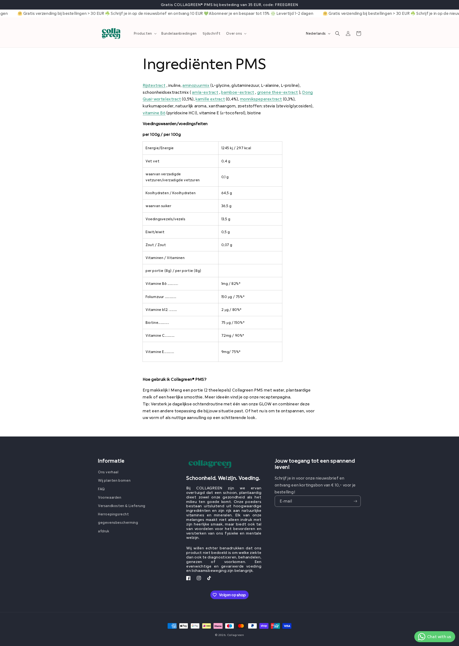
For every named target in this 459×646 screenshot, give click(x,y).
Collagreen (235, 634)
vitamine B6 (154, 112)
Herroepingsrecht (113, 514)
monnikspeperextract (261, 99)
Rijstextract (154, 85)
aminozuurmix (195, 85)
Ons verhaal (108, 472)
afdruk (103, 531)
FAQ (101, 489)
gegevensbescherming (118, 522)
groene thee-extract (277, 92)
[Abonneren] (355, 501)
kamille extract (210, 99)
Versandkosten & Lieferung (121, 506)
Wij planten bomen (114, 481)
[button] (144, 33)
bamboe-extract (237, 92)
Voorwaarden (109, 497)
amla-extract (205, 92)
